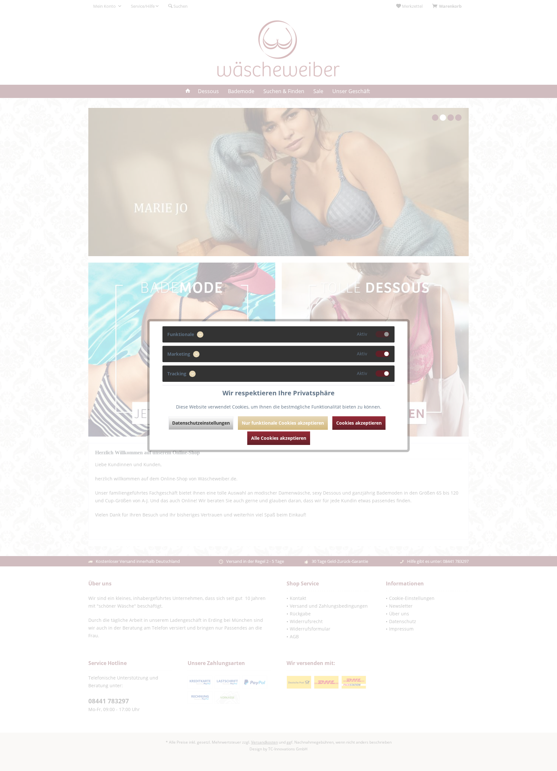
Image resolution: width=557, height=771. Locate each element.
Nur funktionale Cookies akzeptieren (283, 423)
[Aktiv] (383, 334)
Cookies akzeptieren (359, 423)
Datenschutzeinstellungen (201, 423)
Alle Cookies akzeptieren (278, 438)
